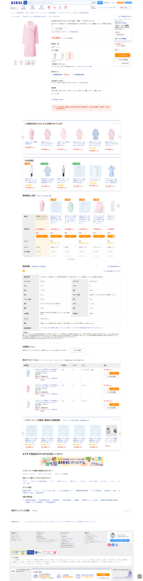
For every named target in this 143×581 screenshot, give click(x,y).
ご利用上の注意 (64, 542)
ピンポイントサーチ (39, 563)
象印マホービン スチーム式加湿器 (74, 521)
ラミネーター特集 (58, 559)
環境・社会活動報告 (41, 538)
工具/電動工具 (56, 500)
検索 (100, 2)
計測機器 (76, 500)
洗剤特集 (14, 561)
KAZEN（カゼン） (56, 16)
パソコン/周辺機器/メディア (65, 490)
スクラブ (25, 481)
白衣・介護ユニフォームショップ (114, 561)
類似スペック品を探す (43, 195)
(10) (88, 243)
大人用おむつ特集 (86, 561)
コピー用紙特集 (15, 559)
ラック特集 (103, 559)
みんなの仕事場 (88, 538)
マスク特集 (77, 561)
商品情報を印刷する (126, 16)
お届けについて (14, 536)
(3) (49, 444)
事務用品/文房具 (27, 490)
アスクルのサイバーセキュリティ (44, 542)
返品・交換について (15, 540)
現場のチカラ (47, 561)
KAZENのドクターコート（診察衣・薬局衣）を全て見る (34, 16)
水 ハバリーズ (42, 521)
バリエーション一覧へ (46, 360)
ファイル (36, 490)
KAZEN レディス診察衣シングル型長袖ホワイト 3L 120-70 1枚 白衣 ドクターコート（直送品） (47, 401)
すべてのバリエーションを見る (84, 66)
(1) (115, 243)
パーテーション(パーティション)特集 (85, 559)
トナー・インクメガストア (26, 559)
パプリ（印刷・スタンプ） (90, 536)
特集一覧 (48, 563)
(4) (81, 444)
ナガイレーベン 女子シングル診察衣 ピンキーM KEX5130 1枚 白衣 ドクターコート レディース (99, 219)
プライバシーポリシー (66, 538)
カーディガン (103, 481)
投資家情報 (39, 536)
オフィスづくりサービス (28, 563)
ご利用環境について (65, 540)
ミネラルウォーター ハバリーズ (56, 521)
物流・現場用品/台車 (44, 500)
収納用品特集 (94, 561)
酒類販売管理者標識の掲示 (67, 545)
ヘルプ (114, 2)
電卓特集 (36, 559)
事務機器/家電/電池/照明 (82, 490)
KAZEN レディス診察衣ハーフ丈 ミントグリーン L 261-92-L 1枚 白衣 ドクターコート (70, 219)
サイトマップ (64, 535)
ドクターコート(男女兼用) (61, 474)
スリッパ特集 (21, 561)
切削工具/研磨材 (67, 500)
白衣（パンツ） (73, 481)
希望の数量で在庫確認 (121, 23)
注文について (14, 535)
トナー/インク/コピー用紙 (48, 490)
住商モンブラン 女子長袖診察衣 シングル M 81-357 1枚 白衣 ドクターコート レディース (56, 219)
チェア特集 (97, 559)
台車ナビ (54, 561)
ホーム (12, 12)
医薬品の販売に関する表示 (67, 547)
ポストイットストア (16, 563)
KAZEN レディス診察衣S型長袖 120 (81, 12)
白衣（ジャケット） (62, 481)
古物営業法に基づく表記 (66, 543)
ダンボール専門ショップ (37, 561)
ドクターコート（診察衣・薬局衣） (49, 12)
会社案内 (39, 535)
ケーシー (52, 481)
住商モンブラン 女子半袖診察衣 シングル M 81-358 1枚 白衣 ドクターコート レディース (85, 219)
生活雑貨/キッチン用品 (110, 490)
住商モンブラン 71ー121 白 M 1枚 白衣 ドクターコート (113, 217)
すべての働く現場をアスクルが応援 (65, 561)
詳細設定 (94, 2)
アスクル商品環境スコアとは (110, 271)
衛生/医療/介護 (20, 12)
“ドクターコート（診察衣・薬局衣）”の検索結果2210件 (75, 420)
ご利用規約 (63, 536)
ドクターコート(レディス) (64, 12)
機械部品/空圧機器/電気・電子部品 (109, 500)
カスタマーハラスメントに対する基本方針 (46, 540)
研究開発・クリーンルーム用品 (89, 500)
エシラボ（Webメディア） (90, 540)
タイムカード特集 (49, 559)
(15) (59, 243)
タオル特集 (27, 561)
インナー (112, 481)
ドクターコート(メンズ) (29, 474)
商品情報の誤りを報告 (37, 266)
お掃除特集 (124, 559)
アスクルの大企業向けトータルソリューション (95, 542)
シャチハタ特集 (102, 561)
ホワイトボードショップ (69, 559)
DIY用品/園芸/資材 (50, 502)
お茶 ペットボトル (90, 521)
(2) (65, 444)
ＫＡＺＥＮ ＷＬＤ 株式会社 (48, 378)
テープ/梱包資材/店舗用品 (29, 500)
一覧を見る (34, 510)
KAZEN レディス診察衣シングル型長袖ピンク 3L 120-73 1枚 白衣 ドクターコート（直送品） (46, 386)
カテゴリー (13, 8)
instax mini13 (31, 521)
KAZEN (18, 16)
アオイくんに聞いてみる (120, 540)
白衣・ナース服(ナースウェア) (32, 12)
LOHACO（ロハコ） (89, 535)
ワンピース (83, 481)
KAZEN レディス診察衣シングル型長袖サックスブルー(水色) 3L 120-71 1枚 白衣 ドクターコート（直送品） (46, 370)
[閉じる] (111, 569)
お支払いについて (15, 538)
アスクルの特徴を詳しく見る (103, 578)
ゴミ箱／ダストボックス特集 (114, 559)
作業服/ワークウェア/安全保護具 (34, 502)
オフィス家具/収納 (96, 490)
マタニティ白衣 (93, 481)
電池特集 (41, 559)
